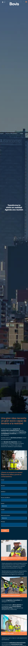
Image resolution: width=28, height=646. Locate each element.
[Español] (3, 2)
